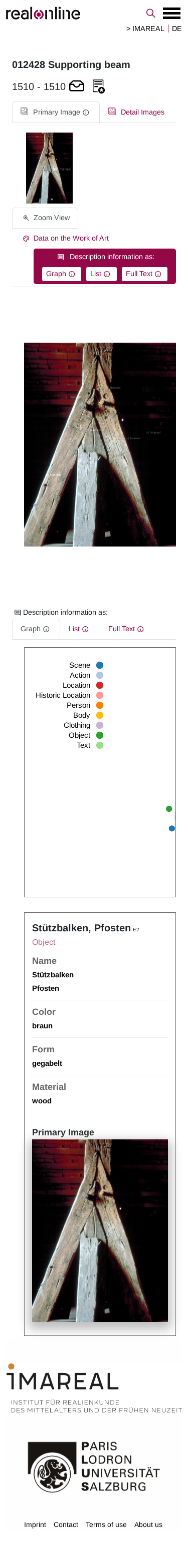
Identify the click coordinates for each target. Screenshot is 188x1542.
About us (148, 1524)
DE (177, 29)
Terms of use (106, 1524)
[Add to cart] (77, 87)
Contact (66, 1524)
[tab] (56, 112)
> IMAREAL (145, 29)
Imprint (35, 1524)
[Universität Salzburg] (94, 1466)
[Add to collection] (99, 87)
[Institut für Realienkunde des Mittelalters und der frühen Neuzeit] (94, 1388)
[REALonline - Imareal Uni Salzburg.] (94, 13)
